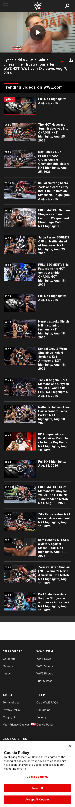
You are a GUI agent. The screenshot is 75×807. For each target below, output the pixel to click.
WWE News (43, 658)
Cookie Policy (44, 724)
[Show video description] (61, 60)
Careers (8, 666)
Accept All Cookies (37, 799)
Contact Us (43, 709)
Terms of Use (11, 702)
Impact (7, 673)
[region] (37, 774)
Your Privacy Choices (11, 724)
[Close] (70, 746)
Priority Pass (44, 680)
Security (41, 717)
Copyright (9, 717)
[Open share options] (70, 60)
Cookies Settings (37, 776)
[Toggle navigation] (5, 6)
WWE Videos (44, 666)
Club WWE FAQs (44, 702)
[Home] (38, 6)
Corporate (9, 658)
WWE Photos (44, 673)
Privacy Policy (11, 709)
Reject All (37, 788)
